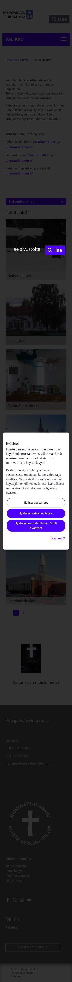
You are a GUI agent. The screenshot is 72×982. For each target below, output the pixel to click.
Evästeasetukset (36, 502)
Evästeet (58, 538)
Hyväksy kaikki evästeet (36, 513)
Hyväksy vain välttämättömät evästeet (36, 525)
